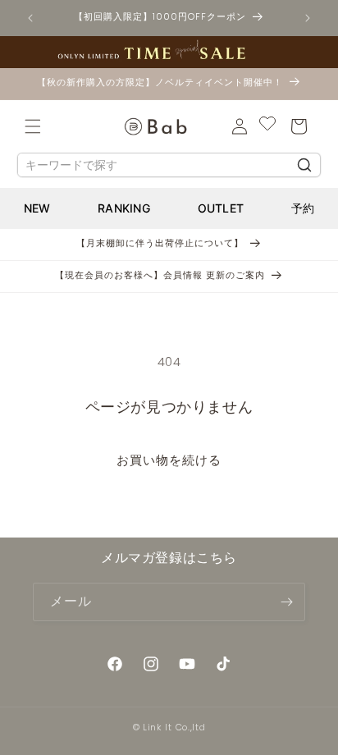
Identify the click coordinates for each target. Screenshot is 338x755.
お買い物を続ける (169, 460)
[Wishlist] (267, 126)
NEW (37, 208)
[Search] (304, 165)
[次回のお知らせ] (308, 18)
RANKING (124, 208)
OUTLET (221, 208)
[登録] (286, 602)
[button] (33, 126)
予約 (303, 208)
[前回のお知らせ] (30, 18)
